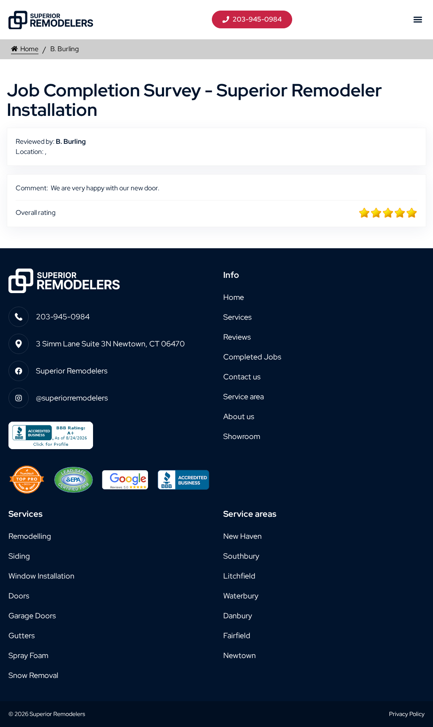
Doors (18, 596)
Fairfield (236, 635)
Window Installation (41, 576)
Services (237, 317)
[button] (418, 20)
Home (29, 48)
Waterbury (240, 596)
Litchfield (239, 576)
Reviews (237, 337)
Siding (19, 556)
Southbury (241, 556)
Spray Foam (28, 655)
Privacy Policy (407, 714)
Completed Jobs (252, 357)
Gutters (21, 635)
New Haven (242, 536)
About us (238, 416)
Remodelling (29, 536)
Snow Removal (33, 675)
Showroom (241, 436)
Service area (243, 396)
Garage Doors (32, 615)
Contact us (241, 376)
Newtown (239, 655)
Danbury (237, 615)
